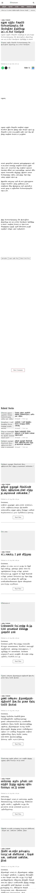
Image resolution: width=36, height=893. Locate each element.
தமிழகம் (4, 7)
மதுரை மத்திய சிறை (13, 258)
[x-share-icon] (6, 69)
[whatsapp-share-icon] (2, 69)
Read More (18, 517)
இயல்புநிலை (4, 258)
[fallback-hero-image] (7, 416)
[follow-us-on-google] (33, 68)
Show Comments (18, 370)
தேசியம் (10, 7)
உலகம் (16, 7)
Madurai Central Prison (25, 258)
